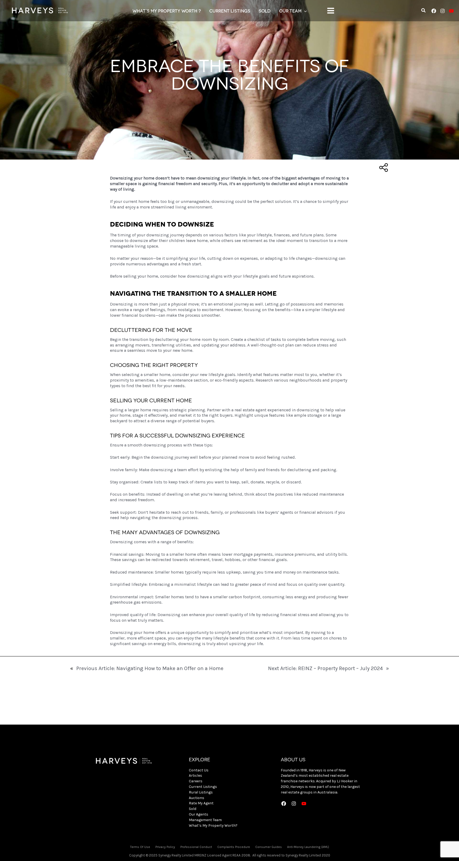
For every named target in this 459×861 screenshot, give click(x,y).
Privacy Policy (165, 847)
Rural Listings (201, 792)
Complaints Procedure (233, 847)
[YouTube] (451, 11)
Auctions (196, 798)
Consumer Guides (268, 847)
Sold (192, 808)
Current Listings (203, 786)
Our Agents (198, 814)
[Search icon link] (423, 11)
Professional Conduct (196, 847)
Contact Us (199, 770)
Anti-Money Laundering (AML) (308, 847)
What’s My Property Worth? (213, 825)
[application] (304, 10)
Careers (195, 781)
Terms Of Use (140, 847)
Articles (195, 775)
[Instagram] (442, 11)
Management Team (205, 820)
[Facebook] (433, 11)
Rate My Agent (201, 803)
